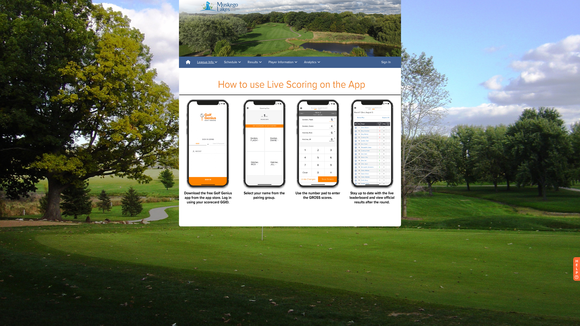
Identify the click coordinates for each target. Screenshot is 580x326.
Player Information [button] (281, 62)
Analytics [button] (310, 62)
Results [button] (253, 62)
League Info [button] (206, 62)
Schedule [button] (231, 62)
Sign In (386, 62)
